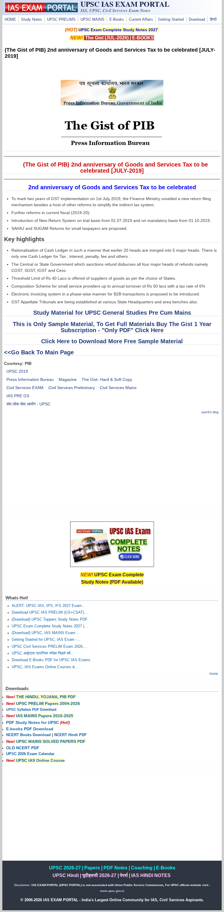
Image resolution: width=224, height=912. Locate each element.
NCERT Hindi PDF (70, 735)
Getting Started (171, 19)
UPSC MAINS (92, 19)
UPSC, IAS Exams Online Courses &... (45, 667)
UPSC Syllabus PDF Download (31, 710)
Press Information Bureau (30, 379)
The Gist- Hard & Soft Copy (107, 379)
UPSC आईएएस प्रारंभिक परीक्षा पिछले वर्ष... (43, 653)
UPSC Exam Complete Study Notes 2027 (118, 29)
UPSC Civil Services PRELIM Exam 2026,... (49, 647)
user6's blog (209, 412)
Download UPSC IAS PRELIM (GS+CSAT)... (50, 612)
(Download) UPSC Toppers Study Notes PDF (50, 619)
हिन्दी (213, 19)
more (213, 674)
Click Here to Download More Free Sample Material (112, 341)
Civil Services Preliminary (71, 387)
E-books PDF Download (29, 729)
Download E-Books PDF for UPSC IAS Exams (51, 660)
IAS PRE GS (17, 395)
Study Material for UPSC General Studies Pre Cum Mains (112, 312)
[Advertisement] (112, 461)
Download (197, 19)
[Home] (41, 10)
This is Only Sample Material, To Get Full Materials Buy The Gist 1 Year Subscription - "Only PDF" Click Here (112, 327)
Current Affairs (141, 19)
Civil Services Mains (118, 387)
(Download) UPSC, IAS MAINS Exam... (45, 633)
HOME (10, 19)
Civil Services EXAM (24, 387)
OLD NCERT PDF (22, 747)
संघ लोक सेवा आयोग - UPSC (28, 404)
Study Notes (31, 19)
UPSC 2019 (17, 371)
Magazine (68, 379)
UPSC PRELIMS (61, 19)
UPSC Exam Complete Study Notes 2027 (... (50, 626)
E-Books (116, 19)
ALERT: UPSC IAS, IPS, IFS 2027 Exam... (48, 606)
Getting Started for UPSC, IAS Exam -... (46, 640)
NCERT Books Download (28, 735)
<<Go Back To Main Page (39, 352)
